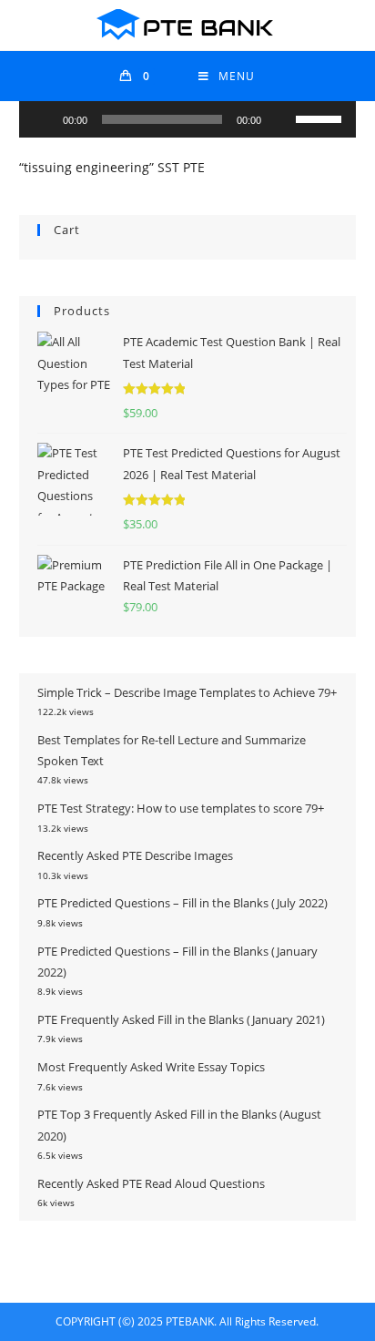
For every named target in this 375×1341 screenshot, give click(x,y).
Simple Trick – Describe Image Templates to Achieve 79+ (187, 692)
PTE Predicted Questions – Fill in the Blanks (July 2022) (182, 903)
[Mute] (281, 119)
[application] (188, 119)
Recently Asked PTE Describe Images (135, 855)
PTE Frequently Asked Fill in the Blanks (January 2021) (181, 1019)
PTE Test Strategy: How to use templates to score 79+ (180, 808)
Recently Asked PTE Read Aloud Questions (151, 1183)
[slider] (321, 117)
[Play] (43, 119)
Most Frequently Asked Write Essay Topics (151, 1067)
